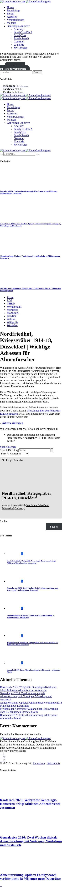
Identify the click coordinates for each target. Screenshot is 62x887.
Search (37, 72)
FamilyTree (20, 35)
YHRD (11, 303)
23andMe (19, 44)
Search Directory (9, 450)
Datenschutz (53, 763)
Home (10, 7)
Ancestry (19, 29)
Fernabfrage (13, 10)
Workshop (12, 309)
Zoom (10, 297)
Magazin (11, 22)
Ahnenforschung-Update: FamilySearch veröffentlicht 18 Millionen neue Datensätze (30, 876)
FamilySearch (21, 38)
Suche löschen (8, 446)
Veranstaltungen (15, 19)
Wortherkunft (14, 306)
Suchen (4, 521)
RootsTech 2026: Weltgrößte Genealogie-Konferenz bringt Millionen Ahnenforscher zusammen (31, 562)
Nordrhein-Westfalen (37, 505)
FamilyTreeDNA (23, 32)
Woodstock (13, 312)
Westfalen (12, 325)
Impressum (39, 763)
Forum (10, 13)
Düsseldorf (8, 508)
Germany (19, 508)
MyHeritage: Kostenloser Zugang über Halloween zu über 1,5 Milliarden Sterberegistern (29, 710)
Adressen (12, 16)
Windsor (11, 315)
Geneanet (19, 41)
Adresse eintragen (12, 422)
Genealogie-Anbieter (18, 26)
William (11, 319)
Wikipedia (12, 322)
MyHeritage (20, 47)
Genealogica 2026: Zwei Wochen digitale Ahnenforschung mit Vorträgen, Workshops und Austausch (32, 589)
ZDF (9, 300)
